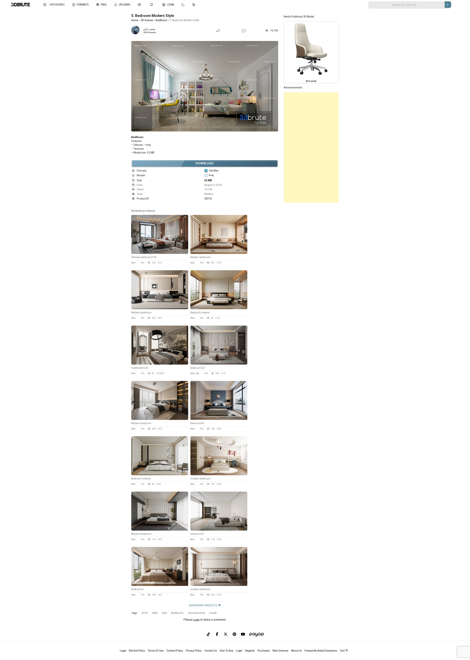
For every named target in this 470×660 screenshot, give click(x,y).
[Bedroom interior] (218, 308)
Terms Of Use (156, 650)
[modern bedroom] (218, 474)
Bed (164, 612)
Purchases (264, 650)
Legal (123, 650)
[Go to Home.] (20, 5)
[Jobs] (140, 4)
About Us (296, 650)
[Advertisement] (311, 147)
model (213, 612)
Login (196, 619)
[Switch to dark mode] (179, 4)
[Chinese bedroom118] (159, 252)
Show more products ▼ (205, 605)
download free (196, 612)
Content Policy (174, 650)
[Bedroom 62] (218, 363)
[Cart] (194, 4)
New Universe (280, 650)
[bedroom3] (159, 585)
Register (250, 650)
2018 (144, 612)
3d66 (155, 612)
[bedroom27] (218, 529)
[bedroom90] (218, 419)
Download (205, 163)
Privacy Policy (194, 650)
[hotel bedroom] (159, 363)
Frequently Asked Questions (321, 650)
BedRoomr (177, 612)
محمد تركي (149, 29)
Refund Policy (137, 650)
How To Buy (226, 650)
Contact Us (210, 650)
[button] (243, 30)
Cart (342, 650)
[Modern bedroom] (218, 252)
